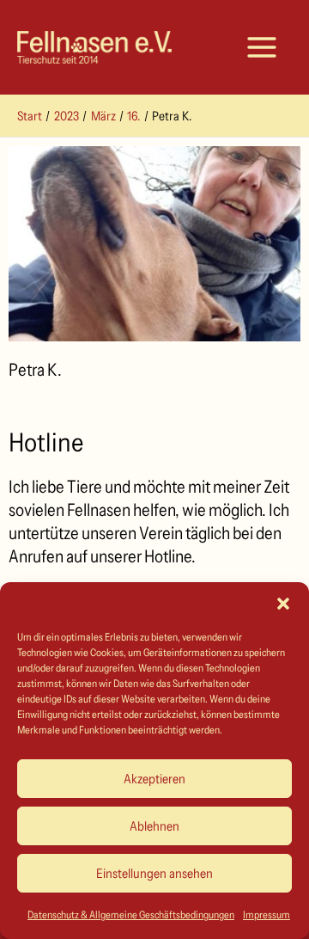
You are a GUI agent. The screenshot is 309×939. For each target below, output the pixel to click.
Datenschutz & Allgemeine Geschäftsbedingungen (130, 914)
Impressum (266, 914)
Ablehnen (154, 826)
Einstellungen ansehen (154, 873)
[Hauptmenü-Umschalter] (262, 47)
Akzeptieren (154, 778)
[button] (283, 603)
